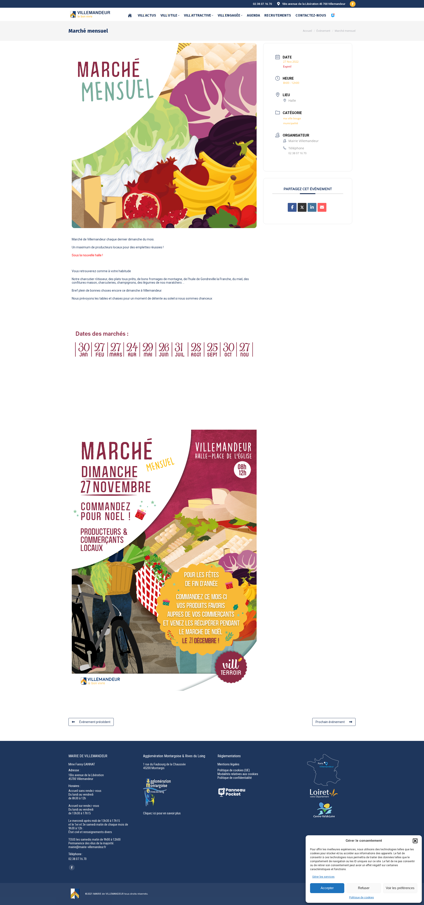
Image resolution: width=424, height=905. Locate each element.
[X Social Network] (302, 207)
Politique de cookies (361, 897)
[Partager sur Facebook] (292, 207)
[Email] (322, 207)
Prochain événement (330, 722)
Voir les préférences (400, 888)
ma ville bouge (292, 118)
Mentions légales (228, 764)
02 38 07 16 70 (297, 153)
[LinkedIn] (312, 207)
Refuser (363, 888)
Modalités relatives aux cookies (238, 774)
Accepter (327, 888)
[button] (415, 841)
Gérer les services (323, 876)
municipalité (290, 123)
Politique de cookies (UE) (234, 770)
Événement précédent (94, 722)
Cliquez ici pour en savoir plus (162, 813)
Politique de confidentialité (235, 778)
